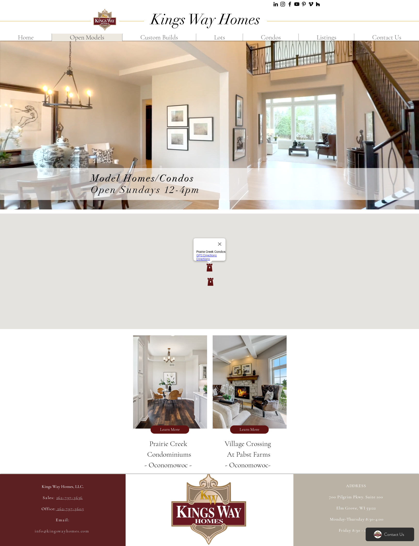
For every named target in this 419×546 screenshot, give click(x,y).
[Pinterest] (304, 4)
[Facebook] (290, 4)
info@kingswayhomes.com (62, 531)
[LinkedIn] (276, 4)
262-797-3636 (69, 497)
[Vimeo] (311, 4)
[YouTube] (297, 4)
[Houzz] (318, 4)
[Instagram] (283, 4)
